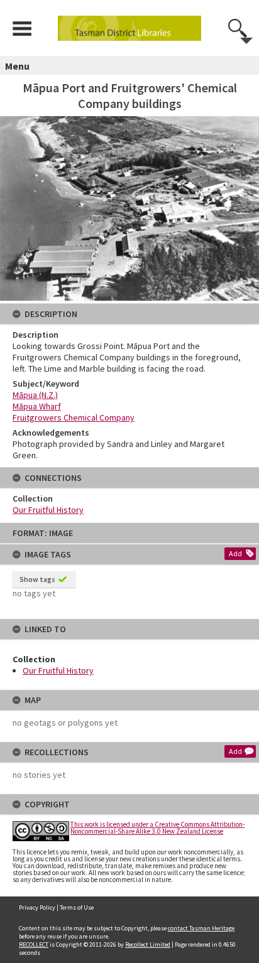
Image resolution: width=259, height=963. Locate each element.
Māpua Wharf (37, 406)
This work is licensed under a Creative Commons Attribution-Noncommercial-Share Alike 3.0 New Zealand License (157, 828)
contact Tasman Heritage (201, 928)
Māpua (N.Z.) (35, 395)
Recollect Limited (147, 944)
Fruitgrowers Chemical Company (74, 417)
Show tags (37, 579)
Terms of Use (77, 907)
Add (235, 553)
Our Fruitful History (58, 670)
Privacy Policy (37, 907)
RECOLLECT (33, 944)
